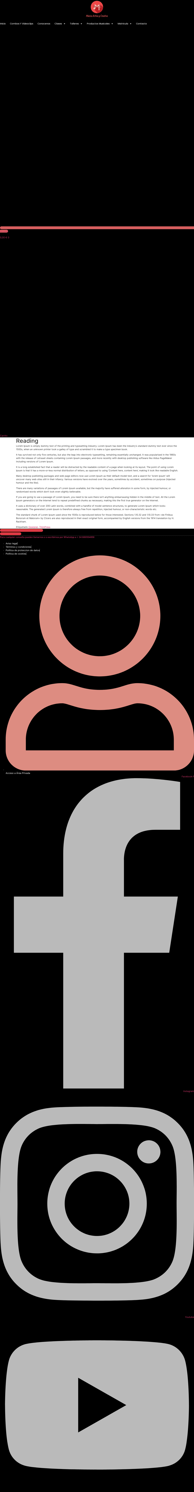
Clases (58, 23)
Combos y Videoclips (21, 23)
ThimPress (44, 527)
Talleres (74, 23)
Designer (33, 527)
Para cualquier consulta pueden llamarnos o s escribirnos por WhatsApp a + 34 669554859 (47, 537)
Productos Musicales (98, 23)
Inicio (3, 23)
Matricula (123, 23)
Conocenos (43, 23)
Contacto (141, 23)
